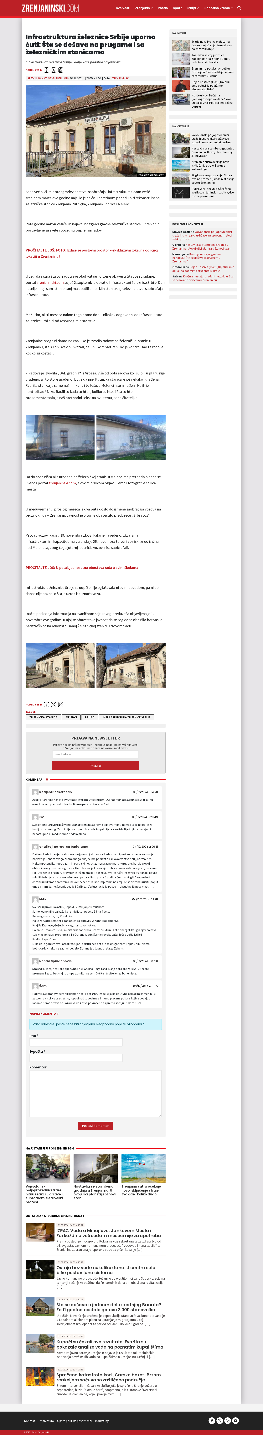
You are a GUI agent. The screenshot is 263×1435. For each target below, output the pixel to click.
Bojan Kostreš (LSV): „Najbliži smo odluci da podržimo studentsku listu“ (211, 85)
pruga (90, 717)
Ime (34, 1036)
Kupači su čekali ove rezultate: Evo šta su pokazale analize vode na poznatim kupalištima (109, 1344)
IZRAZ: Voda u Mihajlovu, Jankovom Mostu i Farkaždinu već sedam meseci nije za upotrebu (108, 1233)
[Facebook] (212, 1420)
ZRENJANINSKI (120, 78)
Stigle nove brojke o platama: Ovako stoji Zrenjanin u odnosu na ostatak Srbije (212, 45)
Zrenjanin (142, 8)
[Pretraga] (239, 8)
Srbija (191, 8)
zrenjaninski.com (50, 282)
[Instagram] (228, 1420)
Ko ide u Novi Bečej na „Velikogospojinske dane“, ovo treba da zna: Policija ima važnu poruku (212, 100)
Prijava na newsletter (95, 738)
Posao (163, 8)
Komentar (38, 1067)
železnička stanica (43, 717)
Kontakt (29, 1421)
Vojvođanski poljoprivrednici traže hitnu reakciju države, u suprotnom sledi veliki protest (212, 138)
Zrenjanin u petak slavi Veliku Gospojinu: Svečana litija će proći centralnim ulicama (213, 72)
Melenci (71, 717)
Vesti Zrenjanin (58, 78)
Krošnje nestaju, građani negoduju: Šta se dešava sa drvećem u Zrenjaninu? (196, 257)
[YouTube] (235, 1420)
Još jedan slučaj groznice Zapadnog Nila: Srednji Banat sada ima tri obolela (211, 58)
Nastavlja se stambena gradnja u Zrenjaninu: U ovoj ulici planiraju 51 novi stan (213, 152)
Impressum (46, 1421)
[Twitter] (220, 1420)
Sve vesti (123, 8)
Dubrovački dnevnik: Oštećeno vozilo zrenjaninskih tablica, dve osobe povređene (213, 192)
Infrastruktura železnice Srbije (126, 717)
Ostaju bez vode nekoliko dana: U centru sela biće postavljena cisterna (106, 1270)
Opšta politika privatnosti (74, 1421)
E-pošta (37, 1051)
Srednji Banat (37, 78)
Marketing (102, 1421)
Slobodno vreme (217, 8)
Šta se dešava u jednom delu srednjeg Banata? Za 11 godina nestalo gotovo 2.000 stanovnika (108, 1307)
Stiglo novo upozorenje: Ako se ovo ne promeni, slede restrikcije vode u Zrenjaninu (213, 178)
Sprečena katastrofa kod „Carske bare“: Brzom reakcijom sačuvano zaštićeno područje (108, 1377)
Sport (177, 8)
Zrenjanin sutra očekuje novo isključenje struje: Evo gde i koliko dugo (210, 165)
